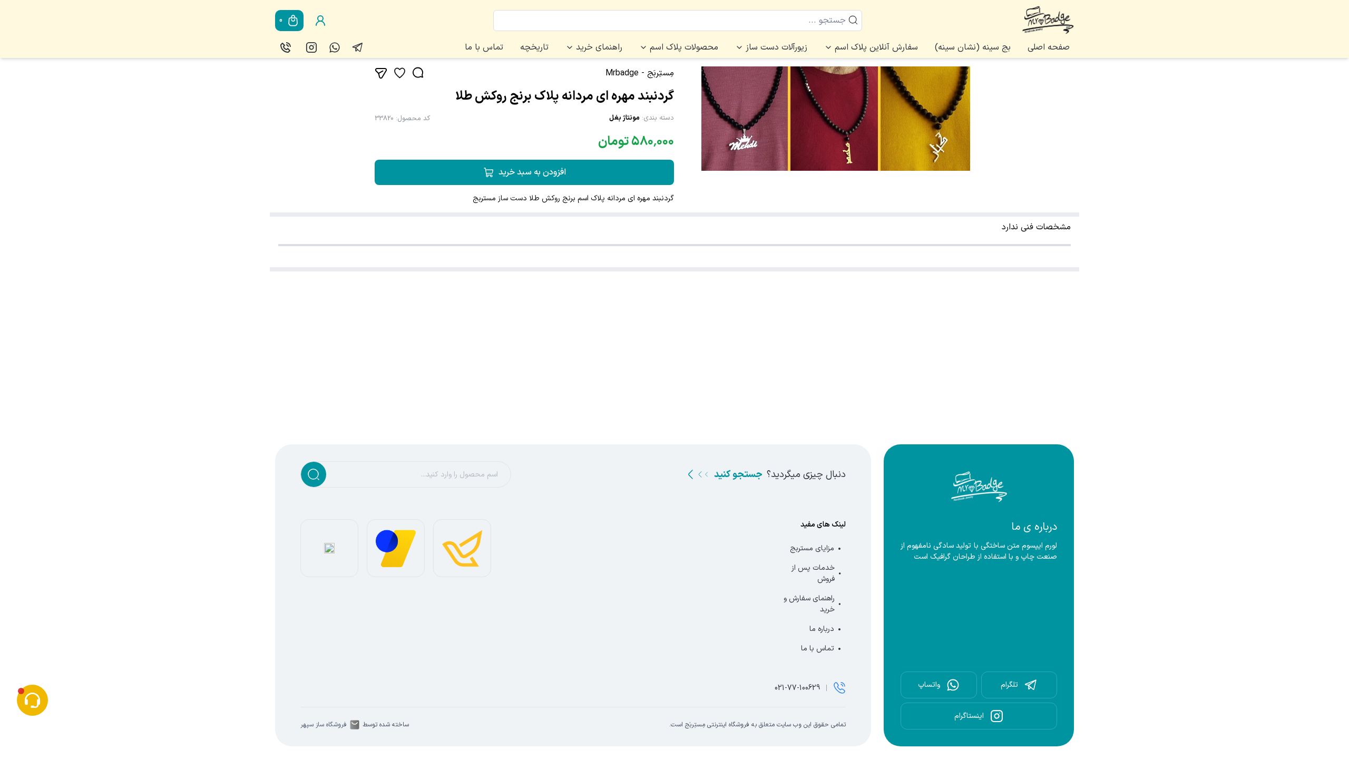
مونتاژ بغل (624, 118)
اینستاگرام (969, 716)
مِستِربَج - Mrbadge (639, 73)
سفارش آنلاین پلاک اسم (876, 47)
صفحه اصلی (1049, 47)
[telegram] (358, 47)
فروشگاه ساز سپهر (323, 724)
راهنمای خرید (599, 47)
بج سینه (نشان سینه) (973, 47)
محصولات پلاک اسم (684, 47)
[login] (320, 20)
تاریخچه (534, 47)
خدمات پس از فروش (813, 573)
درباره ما (821, 629)
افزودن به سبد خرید (532, 172)
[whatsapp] (335, 47)
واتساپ (929, 684)
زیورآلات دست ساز (776, 47)
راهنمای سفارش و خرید (809, 604)
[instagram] (311, 47)
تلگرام (1009, 684)
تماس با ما (484, 47)
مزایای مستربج (812, 548)
